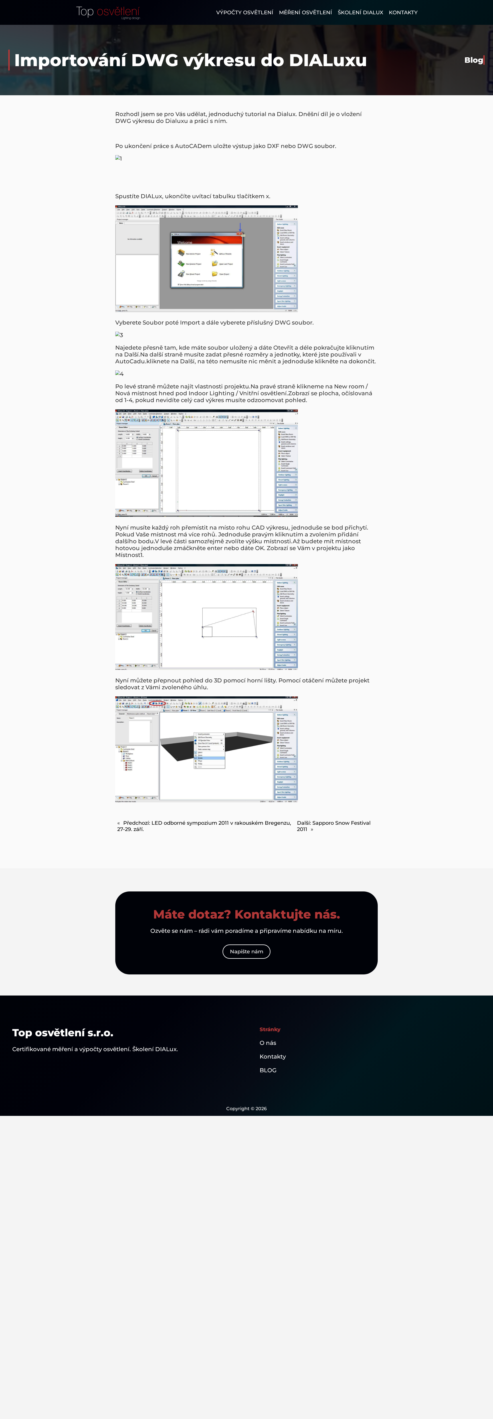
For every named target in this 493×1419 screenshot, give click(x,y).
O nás (268, 1042)
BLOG (268, 1070)
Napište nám (246, 951)
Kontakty (273, 1056)
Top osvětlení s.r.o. (62, 1032)
